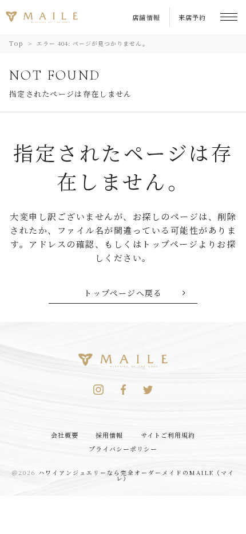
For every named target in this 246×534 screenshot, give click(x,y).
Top (16, 43)
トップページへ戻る (123, 293)
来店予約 (192, 17)
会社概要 (64, 434)
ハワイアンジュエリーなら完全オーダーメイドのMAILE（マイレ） (136, 475)
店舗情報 (146, 17)
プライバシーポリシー (123, 448)
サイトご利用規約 (168, 434)
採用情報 (109, 434)
